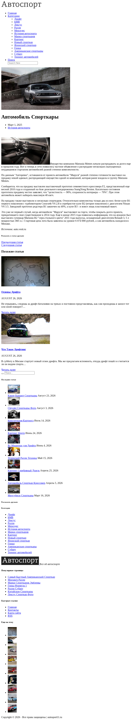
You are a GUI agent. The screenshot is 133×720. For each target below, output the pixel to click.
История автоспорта (25, 33)
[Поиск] (2, 373)
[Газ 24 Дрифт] (12, 711)
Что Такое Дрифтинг (13, 349)
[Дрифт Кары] (12, 702)
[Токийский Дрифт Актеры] (12, 683)
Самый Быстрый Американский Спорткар (31, 577)
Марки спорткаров (24, 36)
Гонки (17, 48)
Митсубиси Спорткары (21, 495)
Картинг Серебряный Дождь (24, 470)
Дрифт (18, 19)
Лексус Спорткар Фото (20, 594)
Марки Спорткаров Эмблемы (24, 582)
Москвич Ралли (16, 579)
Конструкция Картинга (21, 420)
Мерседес (19, 30)
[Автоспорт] (21, 7)
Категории (14, 16)
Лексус (18, 24)
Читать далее (8, 312)
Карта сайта (14, 613)
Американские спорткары (28, 51)
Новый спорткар (23, 42)
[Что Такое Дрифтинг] (25, 343)
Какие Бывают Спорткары (22, 395)
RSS (10, 615)
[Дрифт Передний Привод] (12, 654)
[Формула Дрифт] (12, 692)
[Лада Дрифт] (12, 663)
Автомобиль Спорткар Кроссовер (26, 483)
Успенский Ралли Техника (22, 458)
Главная (12, 13)
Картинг (19, 39)
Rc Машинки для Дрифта (22, 445)
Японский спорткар (25, 45)
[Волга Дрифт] (12, 673)
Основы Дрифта (10, 292)
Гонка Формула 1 (17, 585)
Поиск (11, 59)
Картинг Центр (16, 433)
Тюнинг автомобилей (26, 56)
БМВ (17, 21)
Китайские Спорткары (20, 591)
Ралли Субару (15, 588)
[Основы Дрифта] (25, 285)
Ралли (17, 27)
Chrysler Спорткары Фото (22, 408)
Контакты (13, 610)
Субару (18, 54)
